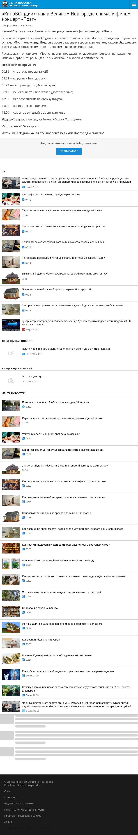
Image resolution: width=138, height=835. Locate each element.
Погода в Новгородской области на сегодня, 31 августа (55, 402)
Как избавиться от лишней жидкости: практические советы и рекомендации (68, 671)
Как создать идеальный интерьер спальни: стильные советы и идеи (63, 257)
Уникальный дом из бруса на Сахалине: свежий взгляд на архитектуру (64, 273)
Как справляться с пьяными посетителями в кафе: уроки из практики (63, 226)
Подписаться (69, 151)
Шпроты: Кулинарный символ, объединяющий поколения (57, 655)
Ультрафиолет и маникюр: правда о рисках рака (51, 194)
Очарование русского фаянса (40, 608)
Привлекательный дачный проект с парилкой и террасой (56, 289)
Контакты (10, 797)
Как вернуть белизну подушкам (41, 639)
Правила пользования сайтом (23, 815)
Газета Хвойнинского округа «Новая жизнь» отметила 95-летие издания (66, 348)
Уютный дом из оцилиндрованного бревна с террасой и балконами (62, 623)
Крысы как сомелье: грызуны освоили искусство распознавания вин (63, 242)
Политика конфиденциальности (24, 809)
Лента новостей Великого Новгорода (27, 828)
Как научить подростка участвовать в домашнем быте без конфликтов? (66, 544)
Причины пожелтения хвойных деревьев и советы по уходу (58, 560)
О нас (7, 791)
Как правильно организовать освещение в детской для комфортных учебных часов (72, 305)
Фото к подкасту (31, 376)
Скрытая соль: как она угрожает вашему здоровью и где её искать (62, 210)
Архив (8, 821)
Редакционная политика (19, 803)
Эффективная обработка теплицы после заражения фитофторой (61, 592)
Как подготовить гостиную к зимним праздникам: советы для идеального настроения (74, 576)
